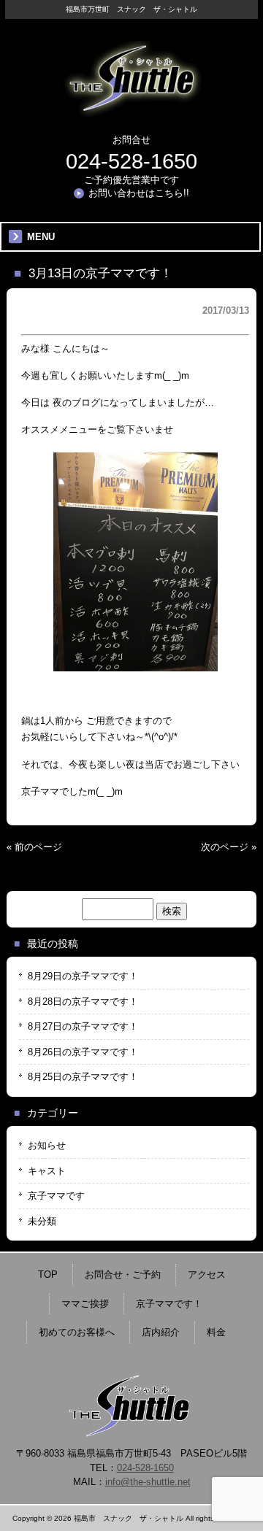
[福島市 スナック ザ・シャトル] (131, 111)
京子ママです (56, 1195)
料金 (216, 1332)
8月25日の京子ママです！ (83, 1076)
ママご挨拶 (85, 1303)
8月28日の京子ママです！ (83, 1001)
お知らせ (47, 1145)
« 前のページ (34, 846)
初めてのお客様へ (77, 1332)
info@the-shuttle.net (148, 1481)
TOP (48, 1274)
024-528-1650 (131, 161)
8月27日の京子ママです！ (83, 1026)
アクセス (207, 1274)
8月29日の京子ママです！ (83, 976)
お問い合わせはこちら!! (138, 193)
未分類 (42, 1221)
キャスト (47, 1170)
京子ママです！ (169, 1303)
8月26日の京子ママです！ (83, 1051)
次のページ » (228, 846)
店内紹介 (161, 1332)
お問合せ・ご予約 (123, 1274)
